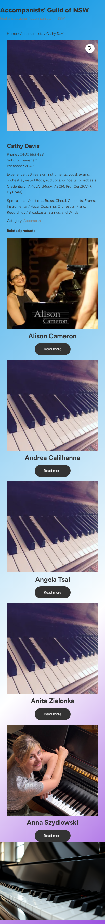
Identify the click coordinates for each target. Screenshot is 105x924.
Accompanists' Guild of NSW (44, 10)
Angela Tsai (52, 579)
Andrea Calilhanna (52, 458)
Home (12, 34)
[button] (90, 48)
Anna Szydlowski (52, 823)
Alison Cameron (52, 336)
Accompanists (31, 34)
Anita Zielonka (52, 701)
